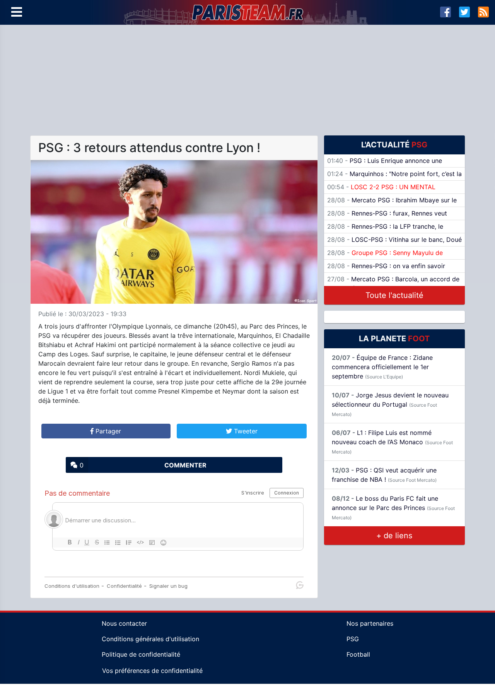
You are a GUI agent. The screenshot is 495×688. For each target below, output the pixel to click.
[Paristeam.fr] (247, 12)
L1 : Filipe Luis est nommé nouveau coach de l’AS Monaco (392, 442)
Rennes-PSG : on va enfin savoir (386, 266)
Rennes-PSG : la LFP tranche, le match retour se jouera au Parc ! (385, 231)
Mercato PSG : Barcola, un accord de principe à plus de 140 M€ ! (393, 283)
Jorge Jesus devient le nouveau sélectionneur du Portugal (390, 404)
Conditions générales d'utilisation (150, 639)
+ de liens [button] (394, 535)
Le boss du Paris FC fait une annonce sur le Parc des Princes (393, 507)
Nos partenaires (369, 623)
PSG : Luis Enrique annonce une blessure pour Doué (384, 165)
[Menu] (16, 12)
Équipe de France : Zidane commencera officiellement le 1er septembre (382, 367)
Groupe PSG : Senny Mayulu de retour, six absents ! (385, 257)
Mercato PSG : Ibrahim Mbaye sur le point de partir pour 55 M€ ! (392, 204)
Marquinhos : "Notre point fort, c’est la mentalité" (394, 178)
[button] (106, 431)
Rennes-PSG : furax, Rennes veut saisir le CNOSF (387, 217)
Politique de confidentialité (141, 654)
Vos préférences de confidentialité (152, 670)
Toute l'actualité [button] (394, 295)
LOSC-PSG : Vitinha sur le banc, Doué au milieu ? (394, 244)
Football (358, 654)
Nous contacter (124, 623)
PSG (352, 639)
